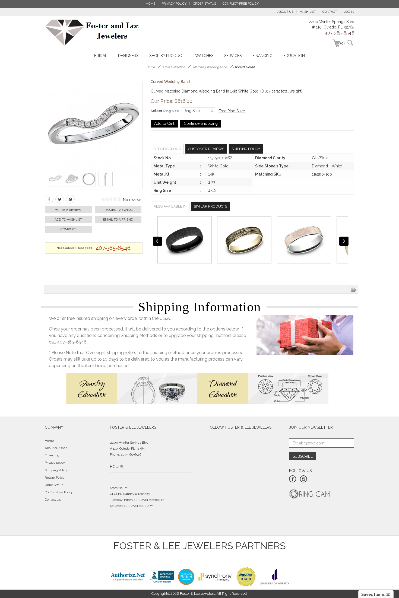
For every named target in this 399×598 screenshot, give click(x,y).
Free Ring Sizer (232, 111)
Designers (128, 55)
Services (233, 55)
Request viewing (118, 210)
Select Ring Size (165, 111)
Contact (329, 12)
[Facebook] (49, 199)
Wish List (308, 12)
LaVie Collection (174, 67)
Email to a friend (118, 219)
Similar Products (210, 206)
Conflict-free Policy (59, 492)
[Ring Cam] (309, 493)
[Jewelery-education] (131, 388)
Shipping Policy (246, 149)
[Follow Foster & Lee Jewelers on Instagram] (303, 478)
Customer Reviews (206, 149)
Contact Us (53, 499)
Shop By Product (166, 55)
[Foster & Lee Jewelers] (92, 32)
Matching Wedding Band (210, 67)
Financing (262, 55)
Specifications (167, 149)
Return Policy (55, 477)
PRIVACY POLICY (174, 3)
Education (294, 55)
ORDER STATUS (204, 3)
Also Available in (170, 206)
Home (150, 67)
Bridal (100, 55)
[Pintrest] (70, 199)
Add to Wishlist (68, 219)
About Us (285, 12)
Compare (68, 229)
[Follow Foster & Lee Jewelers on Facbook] (292, 478)
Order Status (54, 485)
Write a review (68, 210)
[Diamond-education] (262, 388)
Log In (349, 12)
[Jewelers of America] (274, 576)
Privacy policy (55, 463)
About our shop (56, 448)
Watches (204, 55)
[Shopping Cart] (336, 43)
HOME (150, 3)
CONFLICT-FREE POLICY (241, 3)
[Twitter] (59, 199)
